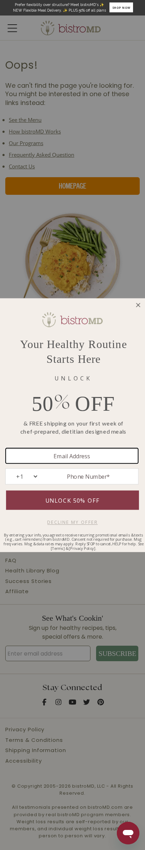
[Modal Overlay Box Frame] (72, 7)
